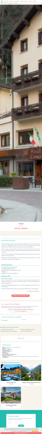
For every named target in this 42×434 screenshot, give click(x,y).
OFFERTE (30, 1)
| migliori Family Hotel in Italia (7, 329)
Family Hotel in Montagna (26, 331)
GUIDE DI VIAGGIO (24, 1)
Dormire (5, 3)
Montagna (16, 3)
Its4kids (2, 307)
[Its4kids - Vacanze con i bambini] (2, 1)
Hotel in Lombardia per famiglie (27, 329)
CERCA (34, 1)
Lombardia (10, 3)
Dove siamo (21, 338)
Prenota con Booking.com (21, 433)
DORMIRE (6, 1)
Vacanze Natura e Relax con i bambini (9, 331)
